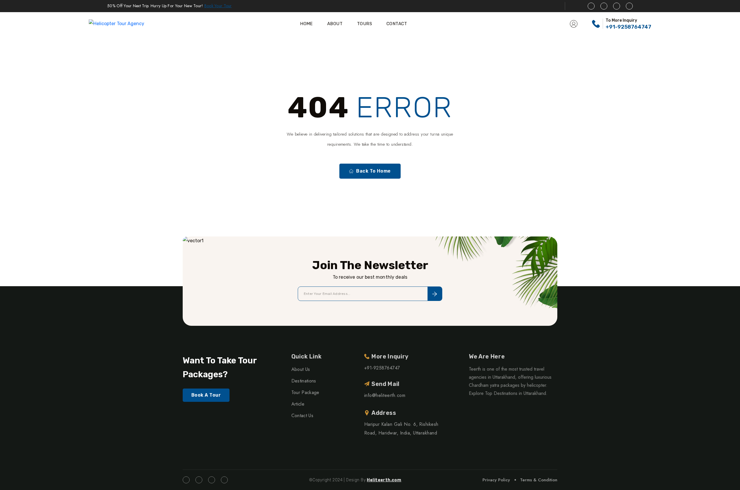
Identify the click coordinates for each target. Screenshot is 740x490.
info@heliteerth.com (384, 395)
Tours (364, 23)
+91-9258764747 (628, 27)
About (335, 23)
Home (306, 23)
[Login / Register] (574, 23)
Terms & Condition (538, 480)
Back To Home (373, 171)
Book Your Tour (218, 6)
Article (297, 404)
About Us (300, 369)
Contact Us (302, 415)
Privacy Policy (496, 480)
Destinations (303, 381)
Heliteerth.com (384, 480)
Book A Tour (206, 395)
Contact (396, 23)
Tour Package (305, 392)
